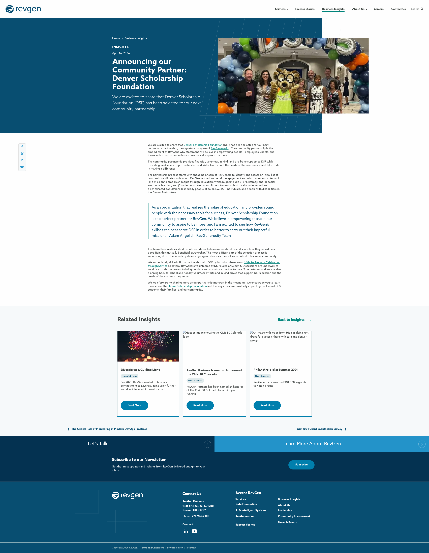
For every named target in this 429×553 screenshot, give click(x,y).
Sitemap (191, 548)
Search (415, 9)
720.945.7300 (200, 516)
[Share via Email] (22, 168)
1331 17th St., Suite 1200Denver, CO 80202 (198, 508)
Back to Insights (291, 320)
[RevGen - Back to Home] (127, 495)
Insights (120, 47)
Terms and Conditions (152, 548)
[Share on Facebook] (22, 148)
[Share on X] (22, 154)
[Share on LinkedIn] (22, 160)
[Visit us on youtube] (194, 532)
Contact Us (191, 494)
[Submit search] (422, 9)
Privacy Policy (175, 548)
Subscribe (301, 464)
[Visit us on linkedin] (185, 532)
